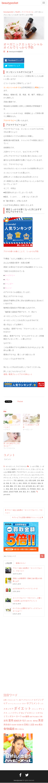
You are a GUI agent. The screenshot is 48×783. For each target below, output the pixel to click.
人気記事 (8, 563)
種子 (38, 486)
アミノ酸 (18, 700)
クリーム (10, 703)
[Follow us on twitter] (27, 774)
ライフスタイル (27, 12)
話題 (32, 724)
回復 (7, 483)
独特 (19, 486)
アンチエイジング (27, 700)
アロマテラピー (22, 472)
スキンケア (8, 708)
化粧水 (37, 716)
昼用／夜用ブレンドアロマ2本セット (17, 374)
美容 (15, 489)
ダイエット (22, 707)
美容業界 (14, 725)
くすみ (9, 700)
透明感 (36, 725)
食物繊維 (9, 728)
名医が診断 (32, 480)
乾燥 (23, 716)
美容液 (19, 724)
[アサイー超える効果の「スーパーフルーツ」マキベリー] (8, 570)
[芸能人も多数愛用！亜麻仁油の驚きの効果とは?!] (8, 580)
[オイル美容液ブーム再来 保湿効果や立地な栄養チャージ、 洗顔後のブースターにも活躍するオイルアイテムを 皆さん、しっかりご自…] (31, 419)
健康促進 (20, 480)
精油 (7, 489)
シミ (41, 703)
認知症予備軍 (13, 491)
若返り (39, 489)
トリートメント (24, 477)
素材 (11, 489)
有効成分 (34, 483)
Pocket (20, 401)
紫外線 (35, 721)
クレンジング (17, 703)
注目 (28, 721)
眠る (34, 486)
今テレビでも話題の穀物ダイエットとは (27, 517)
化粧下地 (32, 716)
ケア (22, 475)
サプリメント (33, 703)
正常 (15, 486)
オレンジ (6, 475)
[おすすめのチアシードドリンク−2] (8, 590)
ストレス (27, 475)
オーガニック (10, 466)
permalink (6, 494)
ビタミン (31, 712)
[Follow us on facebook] (20, 774)
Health (17, 12)
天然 (13, 483)
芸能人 (27, 724)
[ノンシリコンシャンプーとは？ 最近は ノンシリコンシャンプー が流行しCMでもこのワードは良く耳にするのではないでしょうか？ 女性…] (12, 419)
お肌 (5, 700)
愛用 (10, 720)
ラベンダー (34, 477)
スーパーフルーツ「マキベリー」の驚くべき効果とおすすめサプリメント (27, 599)
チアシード (35, 709)
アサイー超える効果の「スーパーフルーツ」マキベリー (24, 511)
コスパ (24, 703)
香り (28, 491)
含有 (38, 480)
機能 (11, 486)
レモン (41, 477)
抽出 (20, 483)
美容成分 (7, 724)
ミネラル (39, 712)
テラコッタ (7, 477)
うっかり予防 (34, 466)
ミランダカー (9, 716)
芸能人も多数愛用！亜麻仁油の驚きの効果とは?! (27, 579)
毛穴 (24, 720)
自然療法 (23, 489)
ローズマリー (8, 480)
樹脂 (7, 486)
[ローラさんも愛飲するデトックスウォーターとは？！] (8, 610)
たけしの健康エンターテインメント (18, 469)
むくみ (13, 700)
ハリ (9, 713)
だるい (33, 469)
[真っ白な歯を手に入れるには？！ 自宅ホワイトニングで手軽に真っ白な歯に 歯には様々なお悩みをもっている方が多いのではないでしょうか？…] (12, 437)
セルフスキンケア (37, 475)
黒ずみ (21, 729)
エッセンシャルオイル (35, 472)
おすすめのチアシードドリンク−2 (25, 588)
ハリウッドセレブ (19, 712)
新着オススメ (21, 563)
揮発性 (25, 483)
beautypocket (8, 12)
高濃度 (33, 491)
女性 (5, 720)
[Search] (42, 556)
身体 (20, 491)
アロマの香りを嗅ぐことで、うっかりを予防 (20, 251)
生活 (23, 486)
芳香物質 (33, 489)
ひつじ (39, 469)
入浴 (25, 480)
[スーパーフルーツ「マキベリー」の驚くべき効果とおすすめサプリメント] (8, 600)
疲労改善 (29, 486)
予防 (15, 480)
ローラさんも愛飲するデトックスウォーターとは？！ (27, 609)
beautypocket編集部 (16, 51)
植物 (39, 483)
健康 (27, 716)
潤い (31, 721)
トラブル (15, 477)
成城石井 (18, 720)
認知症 (5, 491)
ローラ (19, 716)
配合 (24, 491)
